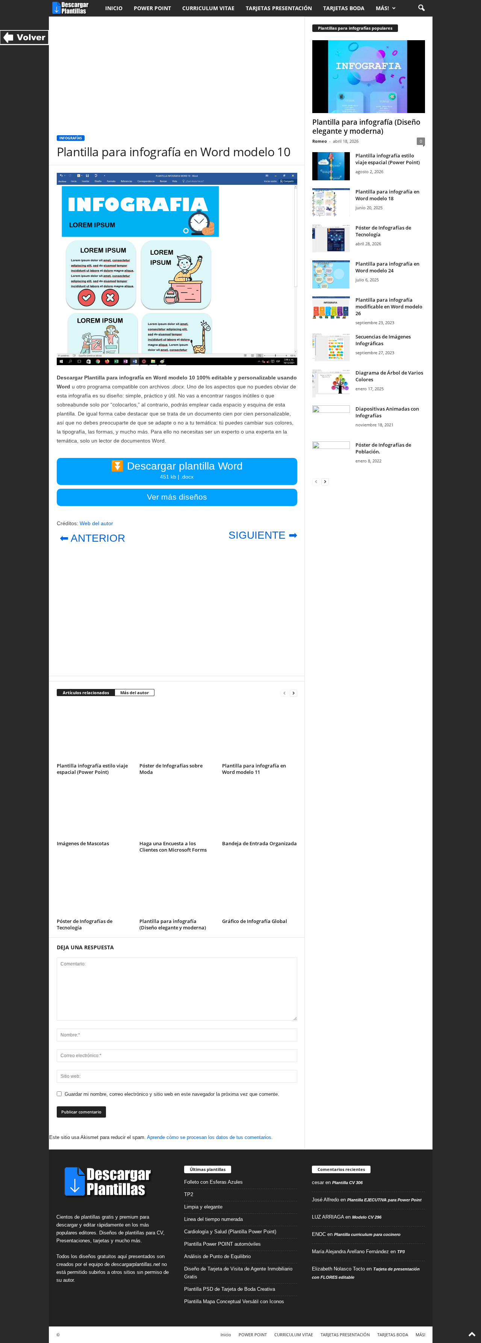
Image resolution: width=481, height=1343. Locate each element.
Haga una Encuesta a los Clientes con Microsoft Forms (173, 846)
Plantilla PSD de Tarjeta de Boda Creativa (229, 1289)
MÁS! (382, 8)
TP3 (401, 1251)
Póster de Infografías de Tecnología (84, 924)
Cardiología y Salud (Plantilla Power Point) (230, 1231)
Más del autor (134, 692)
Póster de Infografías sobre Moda (171, 768)
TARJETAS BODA (344, 8)
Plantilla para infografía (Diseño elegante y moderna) (172, 924)
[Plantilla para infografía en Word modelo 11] (259, 732)
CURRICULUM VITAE (208, 8)
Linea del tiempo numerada (213, 1219)
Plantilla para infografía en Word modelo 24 (387, 267)
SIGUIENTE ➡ (262, 535)
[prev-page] (284, 693)
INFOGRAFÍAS (70, 138)
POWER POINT (152, 8)
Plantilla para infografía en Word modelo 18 (387, 195)
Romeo (319, 141)
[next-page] (293, 693)
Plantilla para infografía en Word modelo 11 (254, 768)
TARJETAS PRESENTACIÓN (279, 8)
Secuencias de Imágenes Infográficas (383, 340)
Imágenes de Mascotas (83, 843)
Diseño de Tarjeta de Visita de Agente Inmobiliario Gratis (238, 1273)
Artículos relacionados (86, 692)
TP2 (188, 1194)
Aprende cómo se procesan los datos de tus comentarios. (210, 1137)
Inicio (114, 8)
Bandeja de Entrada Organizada (259, 843)
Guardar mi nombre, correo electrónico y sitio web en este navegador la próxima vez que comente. (172, 1094)
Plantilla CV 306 (347, 1182)
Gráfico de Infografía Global (254, 921)
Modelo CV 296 (366, 1217)
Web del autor (96, 523)
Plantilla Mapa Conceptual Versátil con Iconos (234, 1301)
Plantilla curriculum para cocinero (367, 1234)
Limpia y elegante (203, 1207)
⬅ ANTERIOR (92, 538)
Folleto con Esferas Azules (213, 1182)
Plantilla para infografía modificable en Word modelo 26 (388, 306)
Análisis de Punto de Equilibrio (217, 1256)
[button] (421, 8)
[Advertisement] (176, 72)
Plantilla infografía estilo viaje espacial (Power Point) (92, 768)
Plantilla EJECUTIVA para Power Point (384, 1200)
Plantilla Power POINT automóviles (222, 1244)
